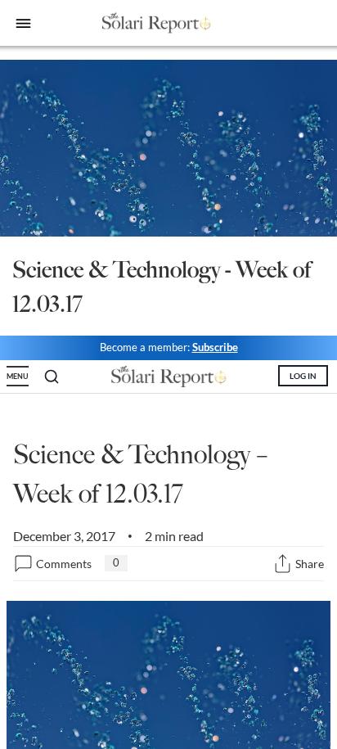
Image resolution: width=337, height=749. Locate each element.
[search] (51, 376)
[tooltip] (282, 563)
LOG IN (303, 376)
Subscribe (215, 347)
